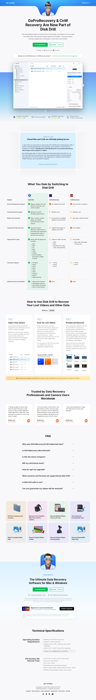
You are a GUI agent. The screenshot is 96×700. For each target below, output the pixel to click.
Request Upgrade (66, 608)
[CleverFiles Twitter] (43, 694)
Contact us (85, 3)
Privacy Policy (61, 691)
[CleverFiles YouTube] (52, 694)
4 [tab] (50, 110)
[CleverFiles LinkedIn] (46, 694)
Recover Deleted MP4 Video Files (78, 538)
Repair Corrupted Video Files (15, 538)
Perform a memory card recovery (15, 517)
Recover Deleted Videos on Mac (36, 538)
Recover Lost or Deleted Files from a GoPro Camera (36, 517)
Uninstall (68, 691)
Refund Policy (54, 691)
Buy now (56, 45)
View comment (12, 421)
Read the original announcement (48, 164)
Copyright (28, 691)
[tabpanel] (48, 85)
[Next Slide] (83, 85)
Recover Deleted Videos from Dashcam (57, 538)
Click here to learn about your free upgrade (64, 56)
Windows (57, 50)
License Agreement (45, 691)
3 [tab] (48, 110)
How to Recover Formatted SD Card (78, 517)
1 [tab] (45, 110)
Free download (40, 45)
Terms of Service (36, 691)
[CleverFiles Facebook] (49, 694)
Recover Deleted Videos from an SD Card (57, 517)
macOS (47, 50)
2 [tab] (47, 110)
